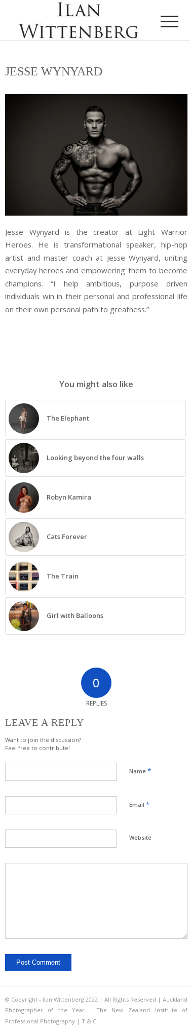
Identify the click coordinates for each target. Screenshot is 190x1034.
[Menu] (161, 21)
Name (140, 770)
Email (139, 804)
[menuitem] (161, 21)
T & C (89, 1021)
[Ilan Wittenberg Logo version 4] (78, 20)
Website (140, 837)
